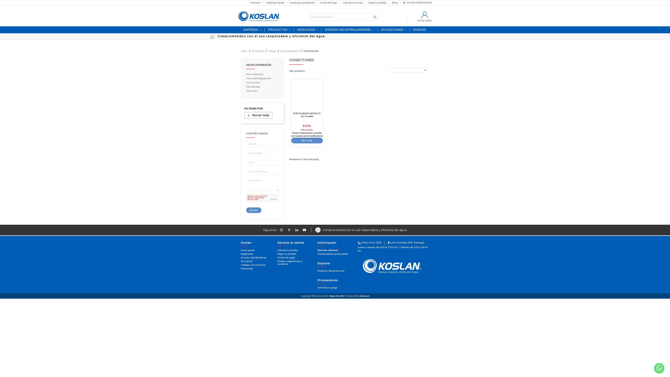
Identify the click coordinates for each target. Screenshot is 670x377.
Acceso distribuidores (253, 257)
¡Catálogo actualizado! (302, 2)
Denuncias (247, 268)
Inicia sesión (248, 250)
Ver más (306, 140)
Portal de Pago (328, 2)
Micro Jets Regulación (258, 78)
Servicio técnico (327, 250)
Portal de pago (286, 257)
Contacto (255, 2)
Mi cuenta (246, 261)
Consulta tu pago (327, 287)
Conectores (253, 82)
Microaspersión (258, 65)
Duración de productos (330, 270)
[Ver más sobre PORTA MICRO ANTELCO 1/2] (307, 95)
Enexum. (365, 296)
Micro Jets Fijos (254, 74)
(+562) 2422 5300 (371, 242)
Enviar (254, 210)
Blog (394, 2)
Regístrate (247, 253)
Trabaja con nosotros (253, 264)
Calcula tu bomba (353, 2)
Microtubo (252, 90)
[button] (393, 29)
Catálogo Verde (275, 2)
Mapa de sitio (337, 296)
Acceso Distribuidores (419, 2)
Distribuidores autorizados (332, 253)
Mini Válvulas (253, 86)
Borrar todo (258, 115)
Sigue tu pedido (377, 2)
